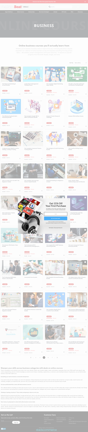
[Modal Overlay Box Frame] (44, 216)
